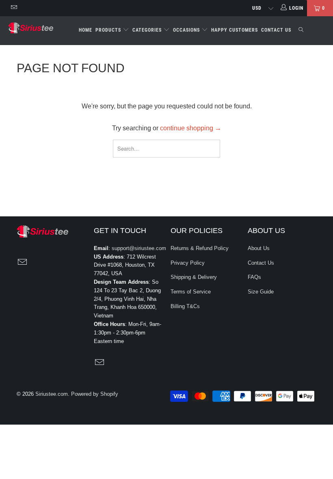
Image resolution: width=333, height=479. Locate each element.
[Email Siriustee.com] (13, 8)
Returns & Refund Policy (200, 248)
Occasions (187, 30)
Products (109, 30)
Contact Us (276, 30)
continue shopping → (190, 128)
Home (85, 30)
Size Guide (261, 292)
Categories (147, 30)
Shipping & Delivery (194, 277)
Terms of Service (191, 292)
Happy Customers (234, 30)
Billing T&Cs (185, 306)
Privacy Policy (188, 263)
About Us (259, 248)
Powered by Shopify (94, 394)
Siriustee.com (51, 394)
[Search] (301, 30)
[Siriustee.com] (30, 27)
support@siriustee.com (139, 248)
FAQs (254, 277)
